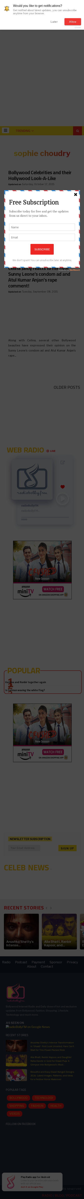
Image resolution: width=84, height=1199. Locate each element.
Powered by (71, 28)
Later (54, 21)
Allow (72, 21)
